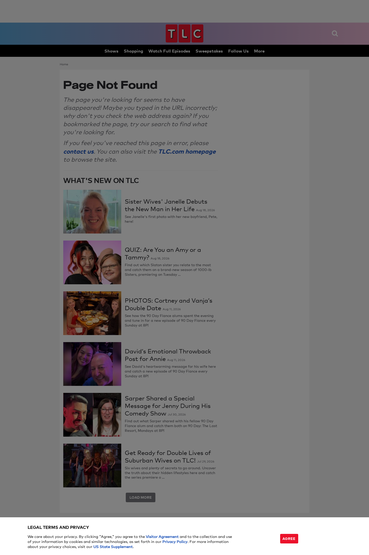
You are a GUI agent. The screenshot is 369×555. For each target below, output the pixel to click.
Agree (288, 538)
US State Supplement (113, 546)
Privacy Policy (175, 541)
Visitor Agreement (162, 536)
